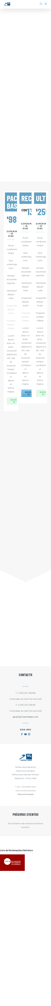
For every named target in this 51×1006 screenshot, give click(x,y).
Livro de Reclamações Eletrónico (16, 850)
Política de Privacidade (25, 794)
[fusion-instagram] (29, 734)
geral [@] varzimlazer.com (25, 716)
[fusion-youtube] (25, 734)
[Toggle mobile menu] (46, 3)
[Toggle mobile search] (41, 3)
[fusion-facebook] (22, 734)
